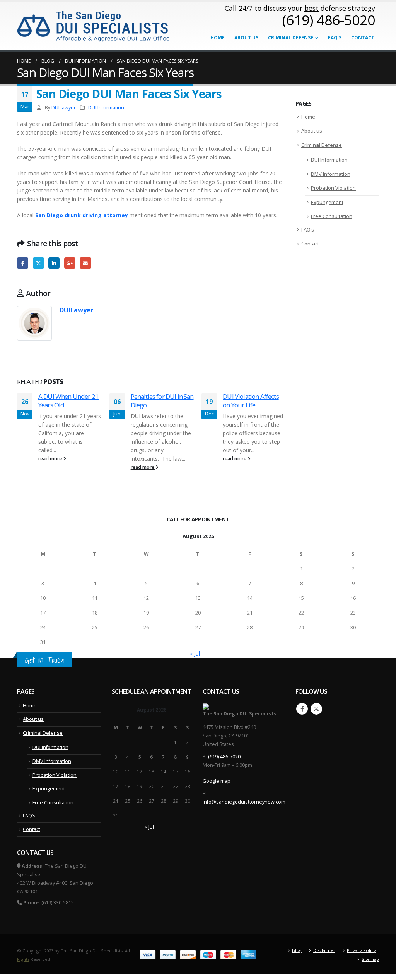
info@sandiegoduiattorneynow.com (244, 802)
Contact (362, 37)
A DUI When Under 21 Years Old (68, 400)
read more (50, 458)
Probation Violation (333, 187)
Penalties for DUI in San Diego (162, 400)
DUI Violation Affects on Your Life (250, 400)
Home (217, 37)
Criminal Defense (290, 37)
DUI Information (106, 107)
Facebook (22, 263)
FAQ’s (334, 37)
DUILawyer (63, 107)
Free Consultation (331, 216)
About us (246, 37)
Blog (297, 950)
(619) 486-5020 (224, 756)
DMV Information (330, 173)
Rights (23, 959)
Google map (216, 781)
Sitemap (370, 959)
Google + (69, 263)
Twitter (38, 263)
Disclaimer (324, 950)
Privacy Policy (361, 950)
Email (85, 263)
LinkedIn (54, 263)
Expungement (327, 202)
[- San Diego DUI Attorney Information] (94, 25)
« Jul (195, 653)
